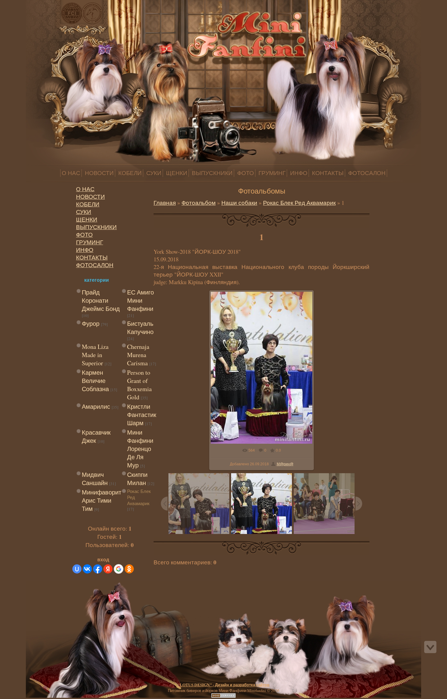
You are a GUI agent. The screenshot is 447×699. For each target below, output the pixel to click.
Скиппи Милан (137, 478)
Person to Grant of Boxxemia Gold (139, 384)
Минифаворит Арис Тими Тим (101, 500)
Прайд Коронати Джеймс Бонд (101, 300)
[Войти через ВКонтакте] (87, 568)
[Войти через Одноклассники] (129, 568)
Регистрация (42, 4)
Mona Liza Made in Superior (95, 355)
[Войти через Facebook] (97, 568)
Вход (48, 4)
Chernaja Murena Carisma (138, 355)
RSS (54, 4)
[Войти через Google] (118, 569)
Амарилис (96, 406)
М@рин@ (285, 464)
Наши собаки (239, 202)
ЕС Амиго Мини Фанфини (140, 300)
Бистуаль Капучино (140, 327)
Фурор (90, 323)
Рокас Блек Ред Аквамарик (299, 202)
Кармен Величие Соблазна (95, 380)
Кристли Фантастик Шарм (141, 414)
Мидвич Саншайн (95, 478)
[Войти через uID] (76, 568)
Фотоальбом (199, 202)
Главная (35, 4)
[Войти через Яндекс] (108, 568)
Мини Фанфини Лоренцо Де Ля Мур (140, 448)
